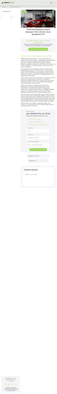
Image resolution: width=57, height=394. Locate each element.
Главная (4, 6)
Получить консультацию (38, 49)
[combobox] (29, 145)
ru (47, 2)
